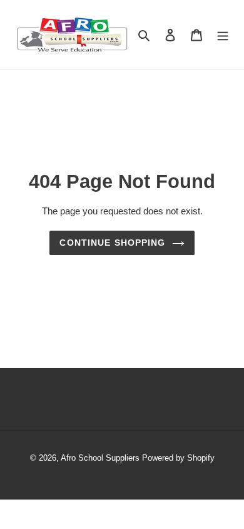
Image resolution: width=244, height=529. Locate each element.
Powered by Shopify (178, 458)
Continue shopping (112, 243)
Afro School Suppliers (100, 458)
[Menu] (223, 34)
